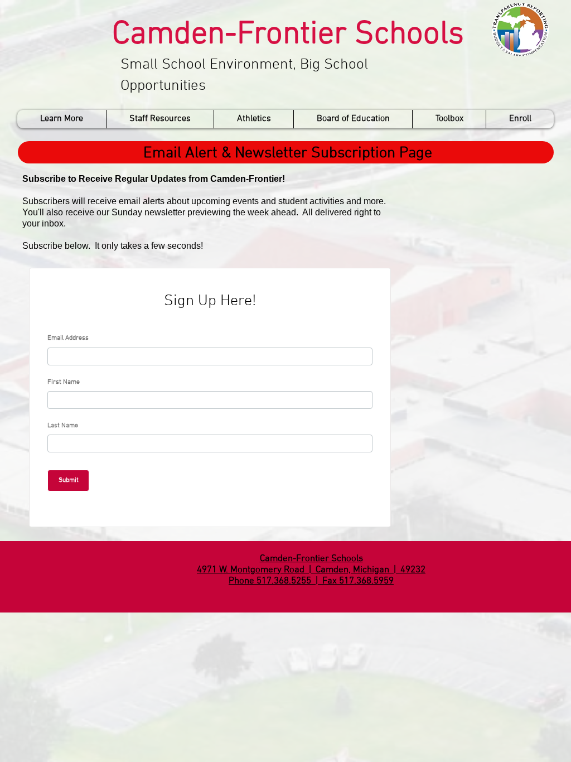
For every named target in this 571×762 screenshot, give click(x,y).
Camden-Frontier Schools (288, 35)
